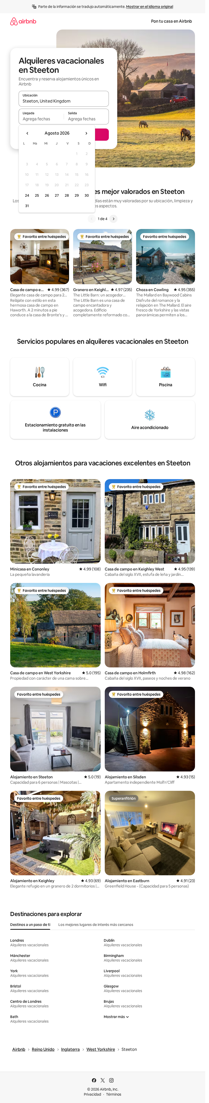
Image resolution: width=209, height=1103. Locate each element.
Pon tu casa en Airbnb (171, 21)
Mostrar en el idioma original (149, 6)
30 (87, 195)
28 (67, 195)
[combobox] (64, 101)
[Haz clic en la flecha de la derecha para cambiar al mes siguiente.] (86, 133)
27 (57, 195)
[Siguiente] (113, 219)
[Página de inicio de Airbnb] (23, 21)
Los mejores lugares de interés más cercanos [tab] (95, 924)
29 (77, 195)
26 (47, 195)
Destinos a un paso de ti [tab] (30, 924)
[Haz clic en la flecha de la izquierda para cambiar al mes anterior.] (27, 133)
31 (27, 206)
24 (27, 195)
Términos (113, 1094)
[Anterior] (92, 219)
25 (37, 195)
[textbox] (41, 119)
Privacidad (92, 1094)
